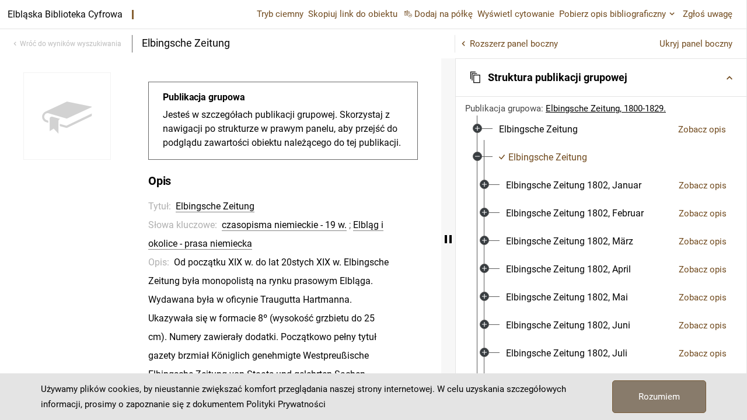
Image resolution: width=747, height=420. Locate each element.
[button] (601, 77)
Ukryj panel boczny (695, 43)
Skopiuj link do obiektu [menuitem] (352, 14)
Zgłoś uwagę (707, 14)
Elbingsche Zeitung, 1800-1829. (606, 108)
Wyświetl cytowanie (515, 14)
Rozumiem (659, 396)
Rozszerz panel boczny (514, 43)
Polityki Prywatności (286, 404)
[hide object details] (448, 239)
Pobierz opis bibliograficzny (612, 14)
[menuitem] (538, 129)
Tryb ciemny (280, 14)
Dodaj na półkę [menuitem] (443, 14)
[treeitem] (601, 130)
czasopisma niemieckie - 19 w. (284, 224)
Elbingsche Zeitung (215, 206)
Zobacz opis (702, 129)
